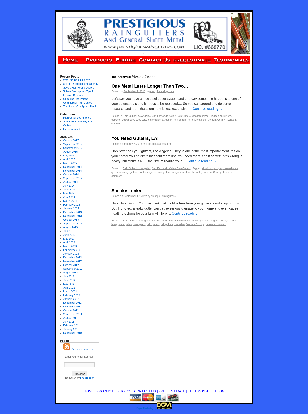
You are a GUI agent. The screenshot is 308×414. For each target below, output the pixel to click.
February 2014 (71, 204)
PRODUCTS (106, 391)
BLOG (219, 391)
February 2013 (71, 250)
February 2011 (71, 325)
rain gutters (180, 119)
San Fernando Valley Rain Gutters (171, 115)
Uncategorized (200, 115)
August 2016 (70, 151)
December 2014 (72, 166)
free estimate (230, 168)
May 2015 (69, 155)
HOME (89, 391)
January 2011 (71, 329)
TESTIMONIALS (200, 391)
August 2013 (70, 227)
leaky (114, 224)
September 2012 (72, 268)
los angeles (154, 119)
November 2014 (72, 170)
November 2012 (72, 261)
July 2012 (68, 276)
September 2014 (72, 178)
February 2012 (71, 295)
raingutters (194, 119)
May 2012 (69, 284)
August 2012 (70, 272)
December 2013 (72, 212)
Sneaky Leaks (126, 190)
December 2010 (72, 333)
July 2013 (68, 231)
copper (218, 168)
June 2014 (69, 189)
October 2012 (71, 265)
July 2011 (68, 321)
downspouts (130, 119)
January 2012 (71, 299)
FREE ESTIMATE (172, 391)
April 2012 (69, 287)
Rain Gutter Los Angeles (137, 115)
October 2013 (71, 219)
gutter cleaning (119, 172)
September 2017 (72, 144)
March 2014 (70, 200)
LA (140, 172)
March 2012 (70, 291)
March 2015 (70, 163)
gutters (142, 119)
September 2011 (72, 314)
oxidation (167, 119)
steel (204, 119)
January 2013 (71, 253)
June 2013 (69, 234)
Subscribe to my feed (82, 349)
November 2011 (72, 306)
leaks (235, 220)
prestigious (139, 224)
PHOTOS (124, 391)
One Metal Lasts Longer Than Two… (149, 86)
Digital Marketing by (146, 408)
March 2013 (70, 246)
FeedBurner (87, 377)
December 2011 (72, 302)
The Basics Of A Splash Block (79, 106)
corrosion (116, 119)
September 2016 (72, 148)
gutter (223, 220)
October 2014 (71, 174)
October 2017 (71, 140)
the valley (197, 172)
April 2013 (69, 242)
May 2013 (69, 238)
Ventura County (216, 119)
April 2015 (69, 159)
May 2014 (69, 193)
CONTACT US (145, 391)
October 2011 (71, 310)
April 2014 (69, 197)
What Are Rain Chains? (76, 80)
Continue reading (208, 109)
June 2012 (69, 280)
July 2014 (68, 185)
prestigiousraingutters (161, 91)
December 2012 (72, 257)
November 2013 (72, 216)
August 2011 (70, 317)
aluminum (225, 115)
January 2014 (71, 208)
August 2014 (70, 182)
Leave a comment (216, 224)
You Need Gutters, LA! (135, 138)
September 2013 (72, 223)
